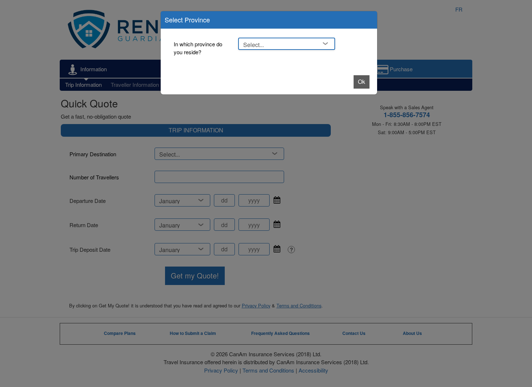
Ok (361, 81)
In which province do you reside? (198, 48)
